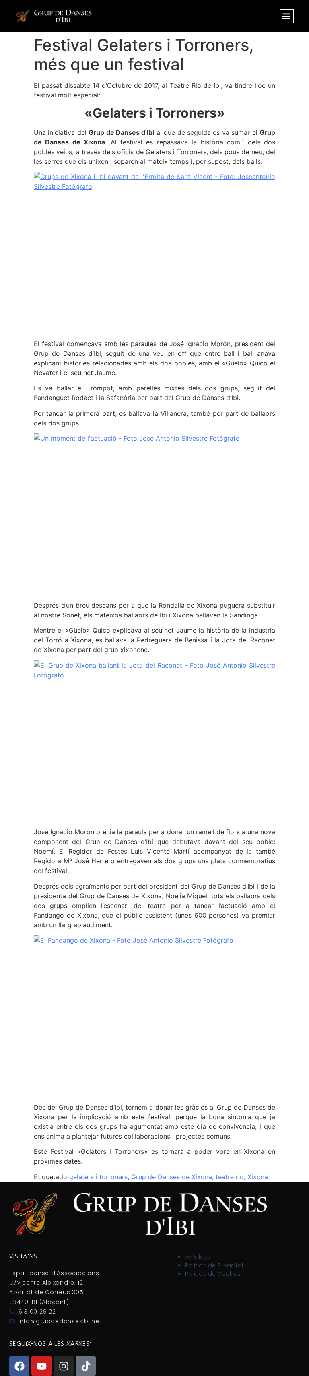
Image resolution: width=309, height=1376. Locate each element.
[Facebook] (19, 1366)
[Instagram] (64, 1366)
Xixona (257, 1177)
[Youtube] (41, 1366)
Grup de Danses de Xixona (171, 1177)
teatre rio (230, 1177)
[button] (287, 16)
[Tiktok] (86, 1366)
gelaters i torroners (98, 1177)
